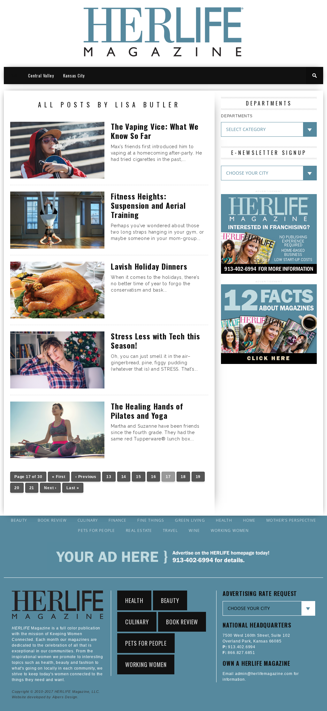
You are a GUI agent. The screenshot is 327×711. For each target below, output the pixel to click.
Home (249, 520)
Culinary (88, 520)
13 (108, 477)
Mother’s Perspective (291, 520)
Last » (72, 488)
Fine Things (150, 520)
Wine (194, 530)
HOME (14, 75)
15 (138, 477)
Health (224, 520)
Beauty (19, 520)
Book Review (52, 520)
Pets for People (96, 530)
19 (198, 477)
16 (153, 477)
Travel (170, 530)
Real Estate (139, 530)
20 (16, 488)
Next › (50, 488)
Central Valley (41, 75)
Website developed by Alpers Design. (45, 697)
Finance (117, 520)
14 (123, 477)
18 (183, 477)
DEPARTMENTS (237, 116)
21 (31, 488)
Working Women (230, 530)
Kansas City (74, 75)
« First (58, 477)
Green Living (190, 520)
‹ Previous (85, 477)
